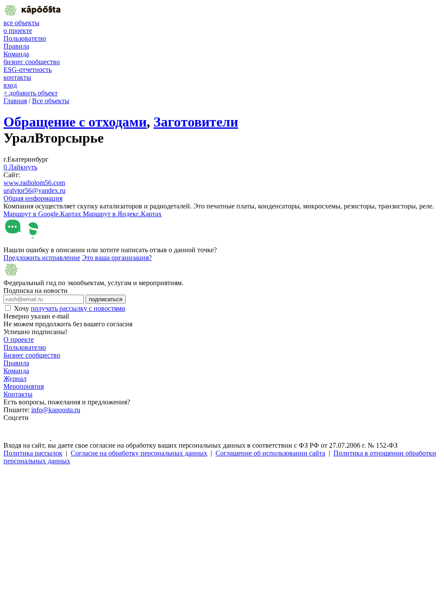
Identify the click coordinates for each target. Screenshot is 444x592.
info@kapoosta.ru (55, 409)
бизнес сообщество (31, 61)
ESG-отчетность (27, 69)
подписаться (105, 299)
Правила (16, 46)
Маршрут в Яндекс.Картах (122, 214)
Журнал (14, 378)
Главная (15, 100)
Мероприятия (23, 386)
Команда (16, 54)
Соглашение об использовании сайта (270, 453)
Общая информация (32, 198)
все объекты (21, 22)
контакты (17, 77)
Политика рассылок (32, 453)
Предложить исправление (41, 257)
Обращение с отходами (75, 122)
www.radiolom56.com (34, 182)
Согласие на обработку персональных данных (139, 453)
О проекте (18, 339)
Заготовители (195, 122)
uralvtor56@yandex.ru (34, 190)
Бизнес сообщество (31, 355)
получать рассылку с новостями (78, 308)
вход (10, 85)
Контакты (18, 394)
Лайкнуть (20, 167)
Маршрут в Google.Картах (43, 214)
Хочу (69, 308)
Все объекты (50, 100)
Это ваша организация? (117, 257)
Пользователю (24, 38)
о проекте (17, 30)
